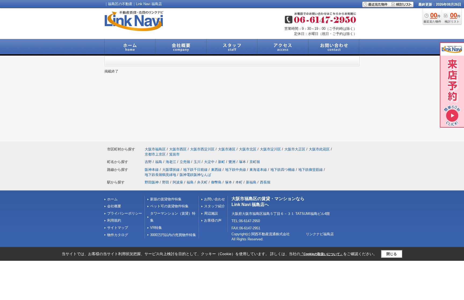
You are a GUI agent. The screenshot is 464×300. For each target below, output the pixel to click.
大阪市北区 (247, 149)
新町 (221, 162)
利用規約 (114, 220)
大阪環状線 (171, 170)
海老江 (171, 162)
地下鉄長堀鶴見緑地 (160, 175)
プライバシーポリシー (124, 213)
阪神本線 (152, 170)
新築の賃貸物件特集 (166, 199)
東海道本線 (258, 170)
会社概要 (114, 206)
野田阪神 (152, 182)
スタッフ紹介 (214, 206)
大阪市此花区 (319, 149)
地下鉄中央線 (235, 170)
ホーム (112, 199)
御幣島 (216, 182)
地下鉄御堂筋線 (310, 170)
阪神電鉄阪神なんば (195, 175)
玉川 (197, 162)
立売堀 (185, 162)
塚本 (242, 162)
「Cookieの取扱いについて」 (321, 254)
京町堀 (254, 162)
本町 (238, 182)
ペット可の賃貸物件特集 (169, 206)
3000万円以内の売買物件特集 (173, 235)
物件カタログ (117, 235)
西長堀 (265, 182)
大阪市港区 (226, 149)
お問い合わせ (214, 199)
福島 (158, 162)
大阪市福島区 (155, 149)
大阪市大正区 (294, 149)
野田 (165, 182)
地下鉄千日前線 (195, 170)
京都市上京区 (155, 154)
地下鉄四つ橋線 (282, 170)
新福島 (251, 182)
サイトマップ (117, 228)
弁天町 (202, 182)
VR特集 (156, 228)
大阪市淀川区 (270, 149)
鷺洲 (232, 162)
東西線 (216, 170)
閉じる (391, 254)
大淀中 (209, 162)
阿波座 (178, 182)
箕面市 (174, 154)
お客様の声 (213, 220)
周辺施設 (211, 213)
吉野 (148, 162)
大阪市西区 (178, 149)
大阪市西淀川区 (202, 149)
